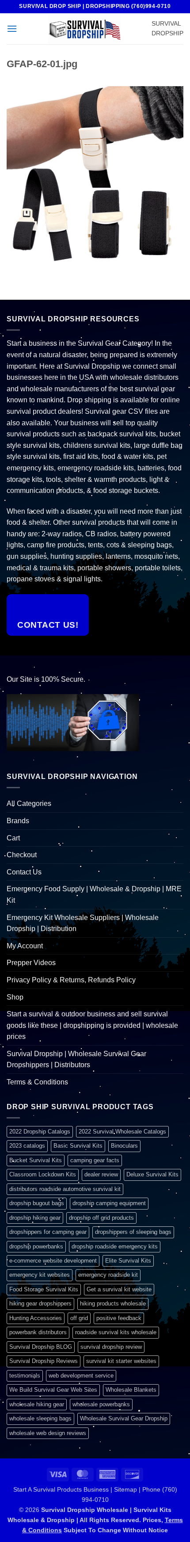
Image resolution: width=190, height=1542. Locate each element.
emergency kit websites (39, 1274)
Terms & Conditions (37, 1082)
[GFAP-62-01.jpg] (95, 174)
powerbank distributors (38, 1332)
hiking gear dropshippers (40, 1303)
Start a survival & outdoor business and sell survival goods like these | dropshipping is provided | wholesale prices (92, 1025)
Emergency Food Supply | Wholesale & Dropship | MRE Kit (94, 894)
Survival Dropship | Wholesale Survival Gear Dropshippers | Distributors (76, 1059)
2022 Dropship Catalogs (39, 1131)
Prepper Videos (31, 962)
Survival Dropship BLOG (40, 1347)
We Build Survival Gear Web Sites (53, 1389)
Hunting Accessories (35, 1318)
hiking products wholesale (113, 1303)
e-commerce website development (53, 1260)
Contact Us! (47, 625)
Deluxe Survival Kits (152, 1174)
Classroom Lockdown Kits (42, 1174)
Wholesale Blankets (131, 1389)
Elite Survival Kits (128, 1260)
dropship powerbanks (36, 1246)
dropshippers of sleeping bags (133, 1232)
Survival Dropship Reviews (43, 1361)
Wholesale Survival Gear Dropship (123, 1418)
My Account (25, 946)
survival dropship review (111, 1347)
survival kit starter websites (121, 1361)
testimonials (24, 1375)
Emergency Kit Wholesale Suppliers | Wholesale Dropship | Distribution (83, 923)
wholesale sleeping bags (40, 1418)
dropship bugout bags (36, 1203)
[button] (12, 28)
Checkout (22, 855)
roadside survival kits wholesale (115, 1332)
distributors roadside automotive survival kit (65, 1189)
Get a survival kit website (119, 1289)
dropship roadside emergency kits (115, 1246)
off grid (79, 1318)
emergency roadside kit (108, 1274)
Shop (15, 997)
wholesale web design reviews (47, 1433)
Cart (13, 838)
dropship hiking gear (35, 1217)
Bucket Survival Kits (35, 1160)
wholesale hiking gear (36, 1404)
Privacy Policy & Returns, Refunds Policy (71, 980)
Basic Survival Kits (78, 1145)
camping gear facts (94, 1160)
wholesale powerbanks (101, 1404)
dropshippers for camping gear (48, 1232)
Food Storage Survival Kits (43, 1289)
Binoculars (124, 1145)
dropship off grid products (101, 1217)
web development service (81, 1375)
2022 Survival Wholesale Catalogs (122, 1131)
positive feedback (118, 1318)
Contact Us (24, 872)
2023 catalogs (27, 1145)
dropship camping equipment (109, 1203)
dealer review (101, 1174)
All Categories (29, 803)
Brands (18, 820)
